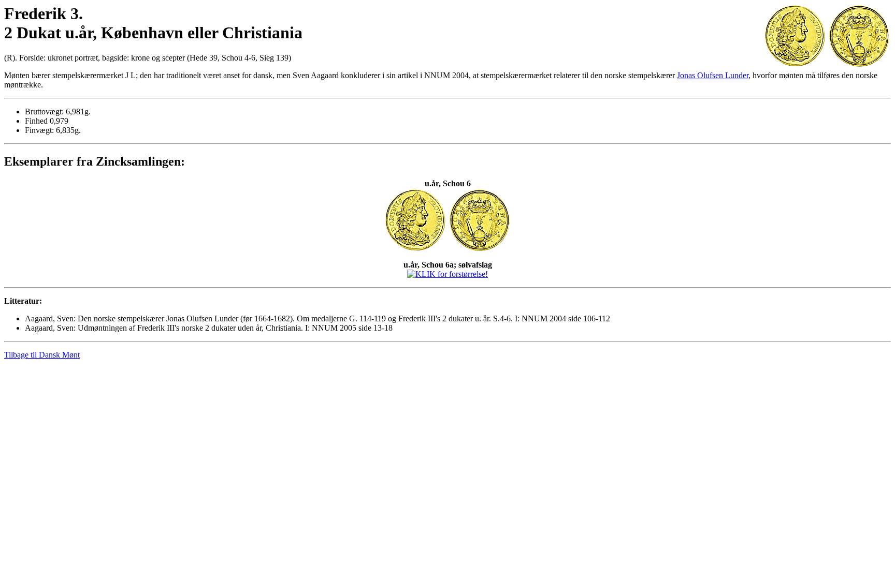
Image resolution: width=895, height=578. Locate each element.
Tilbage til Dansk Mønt (42, 354)
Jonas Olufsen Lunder (712, 75)
